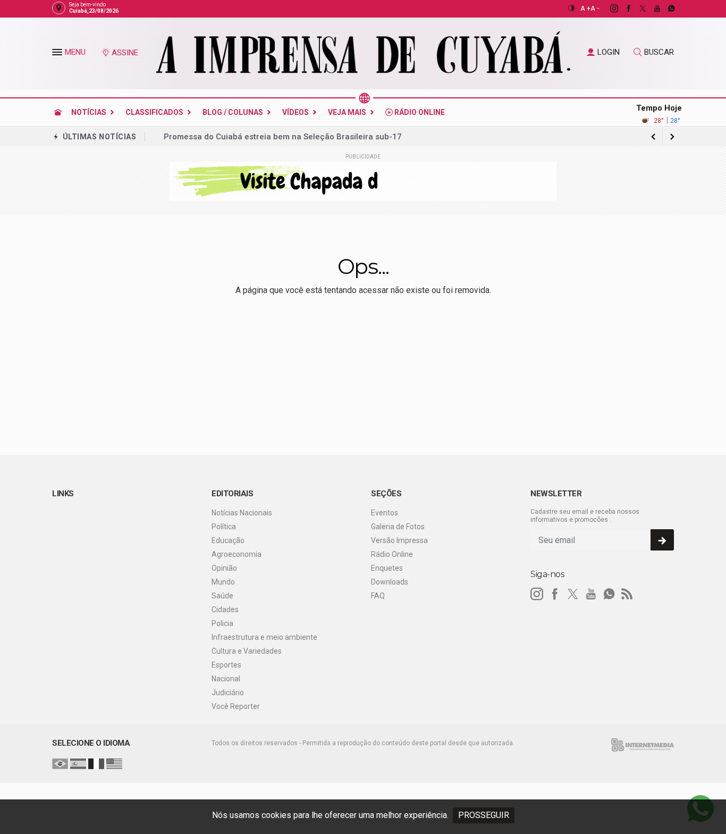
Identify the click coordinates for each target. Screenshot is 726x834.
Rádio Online (419, 112)
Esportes (226, 665)
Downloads (389, 582)
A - (595, 8)
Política (224, 526)
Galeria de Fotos (398, 526)
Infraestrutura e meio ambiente (264, 637)
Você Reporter (236, 706)
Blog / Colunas (232, 112)
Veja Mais (347, 112)
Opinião (224, 568)
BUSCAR (659, 52)
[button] (58, 54)
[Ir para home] (57, 112)
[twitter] (637, 8)
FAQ (378, 595)
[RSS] (627, 594)
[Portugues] (60, 763)
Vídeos (295, 112)
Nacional (226, 678)
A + (585, 8)
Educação (228, 540)
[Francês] (96, 763)
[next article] (653, 136)
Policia (222, 623)
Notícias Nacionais (242, 512)
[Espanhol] (78, 763)
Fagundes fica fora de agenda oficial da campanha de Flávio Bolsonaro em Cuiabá (320, 136)
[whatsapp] (665, 8)
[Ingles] (114, 763)
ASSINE (125, 52)
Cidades (225, 609)
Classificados (154, 112)
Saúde (222, 595)
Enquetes (387, 568)
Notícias (88, 112)
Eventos (384, 512)
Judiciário (228, 692)
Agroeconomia (236, 554)
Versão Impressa (399, 540)
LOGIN (608, 52)
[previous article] (672, 136)
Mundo (223, 582)
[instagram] (608, 8)
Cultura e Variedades (247, 651)
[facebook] (622, 8)
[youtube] (651, 8)
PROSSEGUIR (483, 815)
